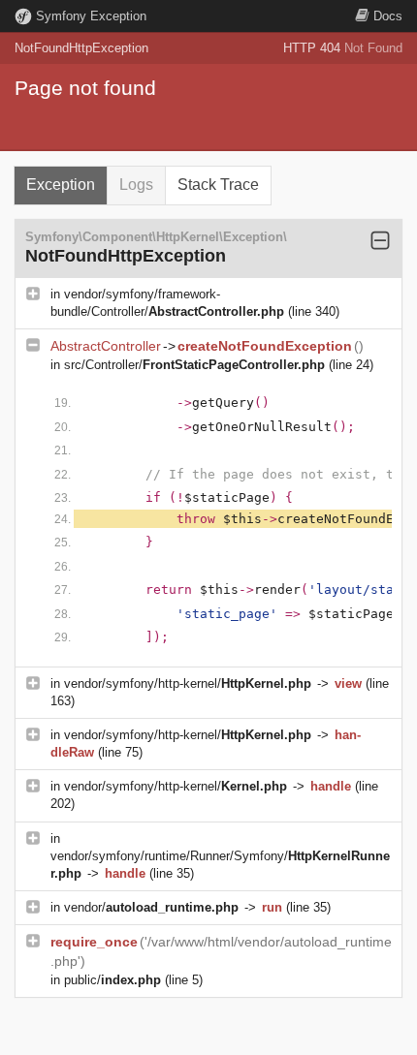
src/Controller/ (194, 364)
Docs (387, 16)
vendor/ (151, 907)
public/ (112, 980)
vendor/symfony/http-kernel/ (187, 683)
